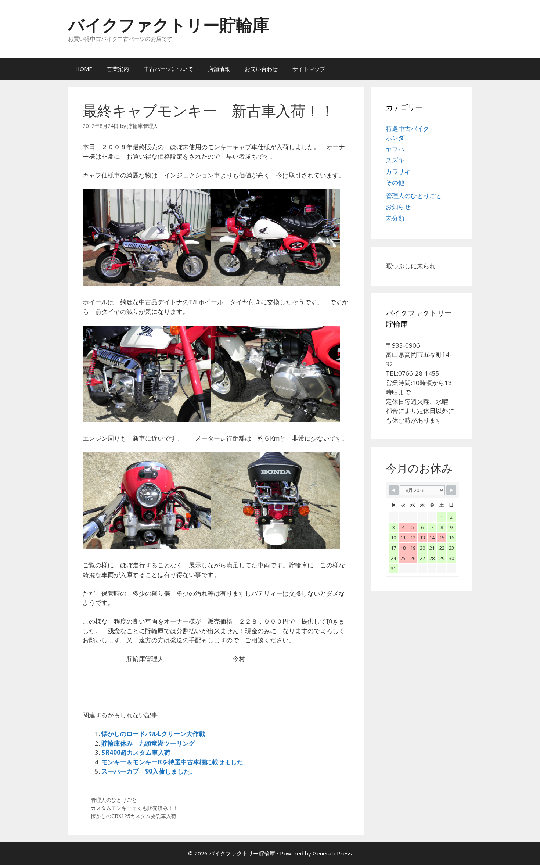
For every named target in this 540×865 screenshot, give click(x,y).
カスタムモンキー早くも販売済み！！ (134, 807)
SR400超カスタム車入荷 (135, 752)
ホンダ (395, 137)
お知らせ (398, 206)
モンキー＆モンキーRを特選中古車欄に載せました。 (175, 762)
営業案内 (118, 68)
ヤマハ (395, 149)
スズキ (395, 160)
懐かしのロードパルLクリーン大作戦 (153, 733)
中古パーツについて (168, 68)
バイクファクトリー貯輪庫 (168, 24)
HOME (83, 68)
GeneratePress (332, 853)
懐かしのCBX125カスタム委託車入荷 (133, 815)
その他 (395, 182)
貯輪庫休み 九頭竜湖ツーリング (148, 743)
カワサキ (398, 171)
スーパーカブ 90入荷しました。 (148, 771)
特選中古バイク (407, 128)
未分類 (395, 218)
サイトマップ (308, 68)
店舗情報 (219, 68)
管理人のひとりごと (114, 799)
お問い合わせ (261, 68)
